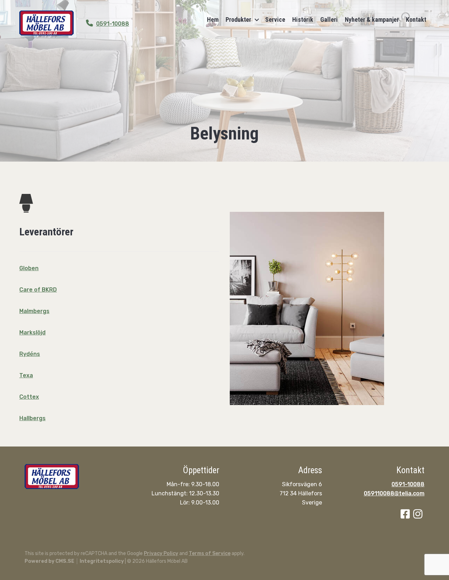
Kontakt (416, 19)
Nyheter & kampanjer (372, 19)
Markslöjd (32, 332)
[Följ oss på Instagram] (418, 516)
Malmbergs (34, 311)
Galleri (329, 19)
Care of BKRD (38, 289)
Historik (302, 19)
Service (275, 19)
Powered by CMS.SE (49, 561)
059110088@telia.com (394, 493)
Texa (26, 375)
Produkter (238, 19)
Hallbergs (32, 418)
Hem (213, 19)
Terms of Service (209, 553)
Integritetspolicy (102, 561)
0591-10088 (112, 23)
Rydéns (29, 354)
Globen (29, 268)
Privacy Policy (161, 553)
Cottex (29, 396)
